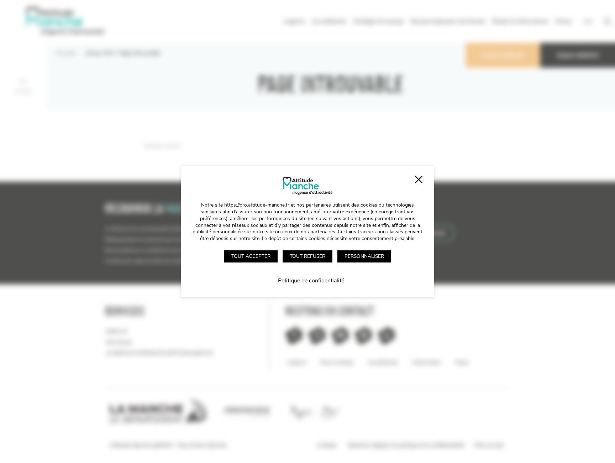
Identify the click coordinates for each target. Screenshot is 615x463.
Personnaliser (364, 256)
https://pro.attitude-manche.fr (256, 205)
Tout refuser (307, 256)
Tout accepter (250, 256)
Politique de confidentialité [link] (311, 281)
